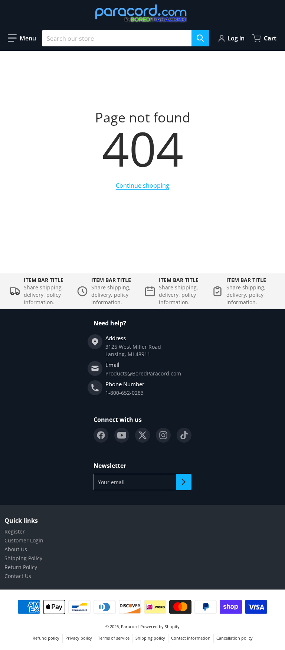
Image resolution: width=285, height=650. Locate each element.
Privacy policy (78, 638)
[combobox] (125, 38)
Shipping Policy (23, 558)
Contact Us (17, 576)
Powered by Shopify (160, 626)
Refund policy (46, 638)
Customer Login (23, 540)
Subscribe (183, 482)
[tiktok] (184, 435)
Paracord (130, 626)
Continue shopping (142, 185)
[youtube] (121, 435)
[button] (21, 38)
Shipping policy (150, 638)
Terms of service (114, 638)
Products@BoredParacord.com (143, 373)
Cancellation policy (234, 638)
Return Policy (20, 567)
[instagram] (163, 435)
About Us (15, 549)
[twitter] (142, 435)
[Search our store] (200, 38)
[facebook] (101, 435)
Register (14, 531)
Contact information (190, 638)
